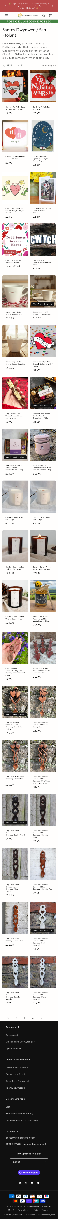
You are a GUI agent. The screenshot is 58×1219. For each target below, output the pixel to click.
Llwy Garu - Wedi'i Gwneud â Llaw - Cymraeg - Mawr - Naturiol (40, 996)
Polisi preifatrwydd (42, 1210)
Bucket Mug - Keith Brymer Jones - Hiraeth (42, 313)
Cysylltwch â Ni (13, 1048)
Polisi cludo (30, 1215)
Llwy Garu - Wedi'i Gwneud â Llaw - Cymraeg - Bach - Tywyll (15, 833)
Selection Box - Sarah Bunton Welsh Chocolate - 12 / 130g (14, 467)
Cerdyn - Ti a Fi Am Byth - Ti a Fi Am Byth (15, 157)
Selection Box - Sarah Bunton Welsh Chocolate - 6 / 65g (41, 416)
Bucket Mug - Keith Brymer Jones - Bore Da (15, 363)
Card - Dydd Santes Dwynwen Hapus (13, 261)
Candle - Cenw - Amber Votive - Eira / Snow (14, 568)
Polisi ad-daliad (24, 1210)
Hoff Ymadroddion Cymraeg (19, 1113)
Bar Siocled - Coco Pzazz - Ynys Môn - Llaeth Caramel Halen (41, 619)
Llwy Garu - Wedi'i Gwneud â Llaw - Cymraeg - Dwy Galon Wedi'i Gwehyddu (41, 779)
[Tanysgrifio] (44, 1162)
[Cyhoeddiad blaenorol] (5, 6)
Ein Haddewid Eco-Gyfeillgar (20, 1041)
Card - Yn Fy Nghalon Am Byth (41, 108)
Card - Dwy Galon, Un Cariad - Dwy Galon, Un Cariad (14, 210)
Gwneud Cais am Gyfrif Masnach (22, 1120)
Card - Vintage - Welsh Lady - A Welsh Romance (42, 210)
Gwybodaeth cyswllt (46, 1215)
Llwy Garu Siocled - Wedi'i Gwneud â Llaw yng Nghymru (14, 416)
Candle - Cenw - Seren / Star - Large (42, 518)
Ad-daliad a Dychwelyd (17, 1081)
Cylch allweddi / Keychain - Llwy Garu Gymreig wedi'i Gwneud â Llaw (15, 671)
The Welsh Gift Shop (22, 1206)
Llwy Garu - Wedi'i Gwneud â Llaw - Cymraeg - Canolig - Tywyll (41, 834)
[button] (6, 15)
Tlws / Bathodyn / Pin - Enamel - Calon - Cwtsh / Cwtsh (42, 364)
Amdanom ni (12, 1035)
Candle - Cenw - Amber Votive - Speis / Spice (14, 618)
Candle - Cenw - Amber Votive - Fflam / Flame (42, 568)
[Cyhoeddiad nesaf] (53, 6)
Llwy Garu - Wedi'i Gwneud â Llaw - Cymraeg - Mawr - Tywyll (12, 888)
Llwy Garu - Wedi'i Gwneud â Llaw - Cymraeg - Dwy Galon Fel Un (14, 725)
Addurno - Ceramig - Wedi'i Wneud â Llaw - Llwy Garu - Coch (42, 670)
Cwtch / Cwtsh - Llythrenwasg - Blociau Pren (42, 262)
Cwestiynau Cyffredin (17, 1067)
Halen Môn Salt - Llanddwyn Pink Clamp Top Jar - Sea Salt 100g (42, 467)
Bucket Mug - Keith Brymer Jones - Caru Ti (14, 313)
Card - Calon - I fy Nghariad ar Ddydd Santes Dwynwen (40, 158)
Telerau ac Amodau (15, 1087)
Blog (8, 1106)
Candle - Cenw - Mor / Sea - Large (14, 518)
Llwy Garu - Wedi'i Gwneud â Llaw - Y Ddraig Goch (40, 724)
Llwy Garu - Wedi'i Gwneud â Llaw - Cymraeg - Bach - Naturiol (40, 941)
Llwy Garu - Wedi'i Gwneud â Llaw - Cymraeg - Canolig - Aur (42, 887)
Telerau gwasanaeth (14, 1215)
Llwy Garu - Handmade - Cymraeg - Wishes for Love (15, 778)
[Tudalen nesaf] (49, 1018)
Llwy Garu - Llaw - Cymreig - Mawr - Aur (14, 939)
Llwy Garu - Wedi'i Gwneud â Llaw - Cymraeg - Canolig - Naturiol (13, 996)
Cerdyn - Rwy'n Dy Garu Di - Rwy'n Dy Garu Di (15, 108)
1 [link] (8, 1018)
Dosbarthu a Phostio (16, 1074)
